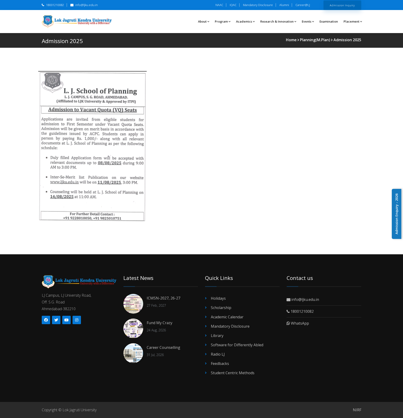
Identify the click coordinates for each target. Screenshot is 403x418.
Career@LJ (302, 5)
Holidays (218, 298)
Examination (329, 21)
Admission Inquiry (342, 5)
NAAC (219, 5)
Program (221, 21)
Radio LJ (218, 354)
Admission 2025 (347, 39)
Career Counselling (163, 347)
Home (291, 39)
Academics (244, 21)
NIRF (357, 409)
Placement (351, 21)
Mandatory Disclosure (258, 5)
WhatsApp (299, 323)
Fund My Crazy (159, 322)
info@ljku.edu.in (86, 5)
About (202, 21)
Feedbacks (220, 363)
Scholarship (221, 307)
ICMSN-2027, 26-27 (163, 298)
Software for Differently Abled (237, 344)
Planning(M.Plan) (315, 39)
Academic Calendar (227, 316)
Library (217, 335)
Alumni (284, 5)
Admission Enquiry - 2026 (396, 214)
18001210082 (54, 5)
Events (306, 21)
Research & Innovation (277, 21)
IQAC (233, 5)
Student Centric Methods (232, 372)
